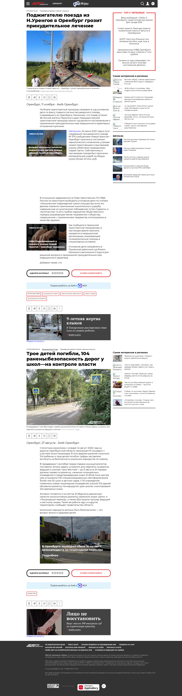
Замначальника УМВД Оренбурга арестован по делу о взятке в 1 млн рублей (134, 52)
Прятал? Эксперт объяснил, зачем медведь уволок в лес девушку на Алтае (138, 376)
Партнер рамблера (68, 686)
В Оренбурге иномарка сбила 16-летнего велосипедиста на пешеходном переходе (72, 548)
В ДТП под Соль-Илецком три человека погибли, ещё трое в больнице (134, 41)
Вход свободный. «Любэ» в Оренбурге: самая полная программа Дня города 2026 (134, 20)
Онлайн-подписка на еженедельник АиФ (98, 645)
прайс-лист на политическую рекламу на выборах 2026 (68, 650)
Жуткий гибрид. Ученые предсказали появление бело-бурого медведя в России (139, 82)
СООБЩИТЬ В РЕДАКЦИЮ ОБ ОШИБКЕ (109, 650)
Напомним (75, 131)
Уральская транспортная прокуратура (56, 91)
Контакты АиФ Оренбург (75, 647)
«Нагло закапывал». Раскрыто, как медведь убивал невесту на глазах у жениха (139, 367)
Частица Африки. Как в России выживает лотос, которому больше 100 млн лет (139, 117)
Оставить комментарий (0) (91, 273)
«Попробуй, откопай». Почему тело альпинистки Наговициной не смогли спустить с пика (139, 402)
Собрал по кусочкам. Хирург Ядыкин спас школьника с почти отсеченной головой (139, 393)
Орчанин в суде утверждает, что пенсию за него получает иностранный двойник (134, 62)
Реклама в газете (114, 647)
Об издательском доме (55, 645)
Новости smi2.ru (35, 341)
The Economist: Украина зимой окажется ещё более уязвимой (136, 158)
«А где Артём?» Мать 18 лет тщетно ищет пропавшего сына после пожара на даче (138, 108)
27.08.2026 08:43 (33, 349)
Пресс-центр (73, 645)
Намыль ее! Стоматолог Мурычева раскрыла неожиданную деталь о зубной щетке (138, 99)
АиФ (77, 429)
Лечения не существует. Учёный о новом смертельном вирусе (138, 357)
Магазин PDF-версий (53, 647)
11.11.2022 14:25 (32, 11)
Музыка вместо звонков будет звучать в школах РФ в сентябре (137, 167)
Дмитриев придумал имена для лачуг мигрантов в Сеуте (139, 176)
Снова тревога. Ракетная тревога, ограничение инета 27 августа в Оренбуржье (134, 30)
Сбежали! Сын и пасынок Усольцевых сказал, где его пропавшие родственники (139, 126)
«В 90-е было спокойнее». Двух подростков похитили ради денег (138, 89)
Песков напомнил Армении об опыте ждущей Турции (139, 140)
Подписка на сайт (126, 645)
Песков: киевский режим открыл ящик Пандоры (137, 149)
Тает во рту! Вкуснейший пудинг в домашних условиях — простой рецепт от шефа (138, 384)
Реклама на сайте (96, 647)
